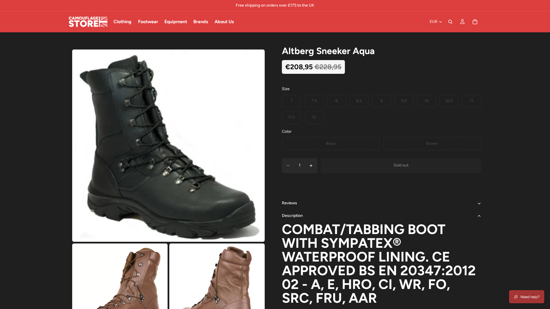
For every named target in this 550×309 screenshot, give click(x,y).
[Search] (450, 21)
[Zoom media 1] (168, 145)
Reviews (289, 203)
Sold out (401, 165)
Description (292, 215)
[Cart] (475, 21)
